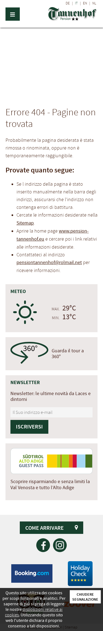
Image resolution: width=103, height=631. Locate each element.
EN (85, 3)
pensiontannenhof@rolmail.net (49, 262)
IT (76, 3)
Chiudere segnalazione (85, 597)
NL (94, 3)
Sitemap (25, 223)
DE (68, 3)
